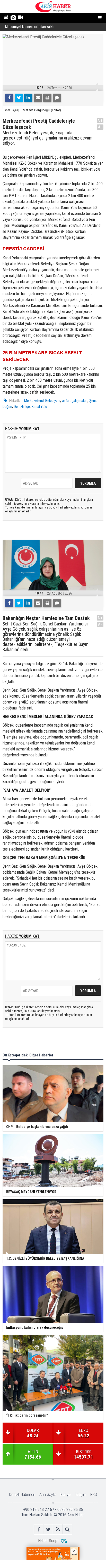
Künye (65, 1494)
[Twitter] (19, 98)
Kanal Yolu (39, 406)
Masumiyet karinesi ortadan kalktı (29, 27)
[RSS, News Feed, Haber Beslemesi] (58, 1529)
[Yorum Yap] (57, 98)
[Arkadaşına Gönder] (38, 98)
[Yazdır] (47, 98)
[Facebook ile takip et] (38, 1529)
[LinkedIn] (28, 98)
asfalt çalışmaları (74, 400)
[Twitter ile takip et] (48, 1529)
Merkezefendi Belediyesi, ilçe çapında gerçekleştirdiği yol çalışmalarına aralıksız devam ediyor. (47, 137)
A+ (100, 120)
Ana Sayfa (47, 1494)
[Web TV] (20, 18)
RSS (93, 1494)
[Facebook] (9, 98)
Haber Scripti (48, 1540)
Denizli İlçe (22, 406)
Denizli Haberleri (22, 1494)
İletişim (80, 1494)
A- (100, 126)
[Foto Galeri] (13, 18)
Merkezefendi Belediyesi (42, 400)
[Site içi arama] (67, 1529)
